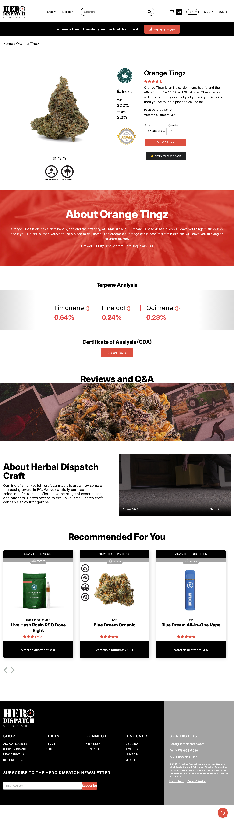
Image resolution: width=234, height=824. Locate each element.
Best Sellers (13, 759)
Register (223, 11)
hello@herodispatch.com (186, 744)
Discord (131, 743)
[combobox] (117, 12)
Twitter (131, 749)
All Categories (15, 743)
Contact (92, 749)
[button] (153, 81)
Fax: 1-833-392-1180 (183, 757)
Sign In (208, 11)
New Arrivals (13, 754)
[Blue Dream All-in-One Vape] (191, 592)
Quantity (173, 125)
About (51, 743)
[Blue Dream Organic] (115, 592)
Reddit (130, 759)
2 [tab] (59, 158)
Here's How (163, 29)
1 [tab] (54, 158)
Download (117, 352)
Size (147, 125)
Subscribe (89, 785)
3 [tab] (64, 158)
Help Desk (93, 743)
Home (8, 43)
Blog (49, 749)
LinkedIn (131, 754)
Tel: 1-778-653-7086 (183, 750)
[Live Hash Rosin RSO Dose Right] (38, 592)
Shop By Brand (14, 749)
